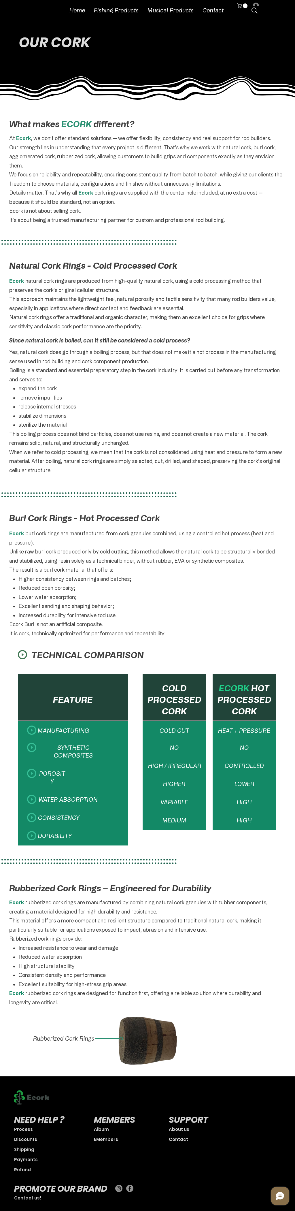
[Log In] (254, 6)
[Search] (254, 10)
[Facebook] (129, 1188)
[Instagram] (118, 1188)
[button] (243, 5)
